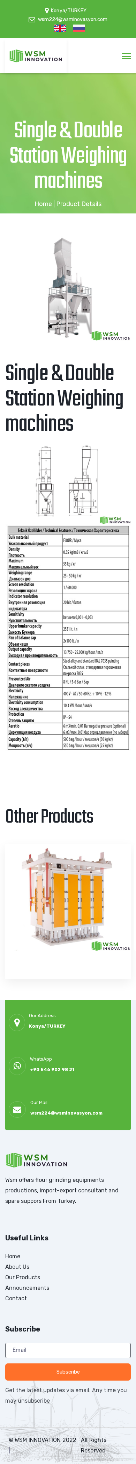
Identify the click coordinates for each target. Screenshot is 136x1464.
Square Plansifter (56, 982)
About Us (17, 1267)
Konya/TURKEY (47, 1026)
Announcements (27, 1288)
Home (43, 204)
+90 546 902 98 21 (52, 1069)
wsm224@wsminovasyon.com (66, 1113)
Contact (16, 1298)
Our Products (22, 1277)
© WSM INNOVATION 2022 (42, 1440)
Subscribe (68, 1372)
